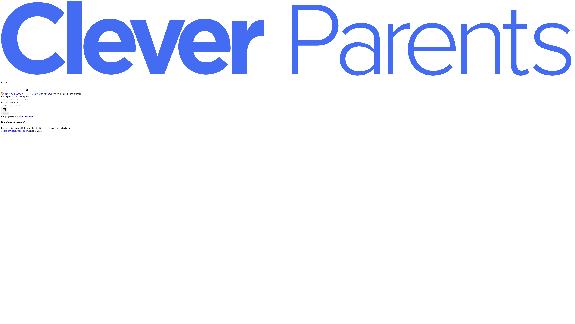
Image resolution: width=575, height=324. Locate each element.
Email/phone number (11, 96)
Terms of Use (7, 130)
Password (5, 102)
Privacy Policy (21, 130)
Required (25, 96)
